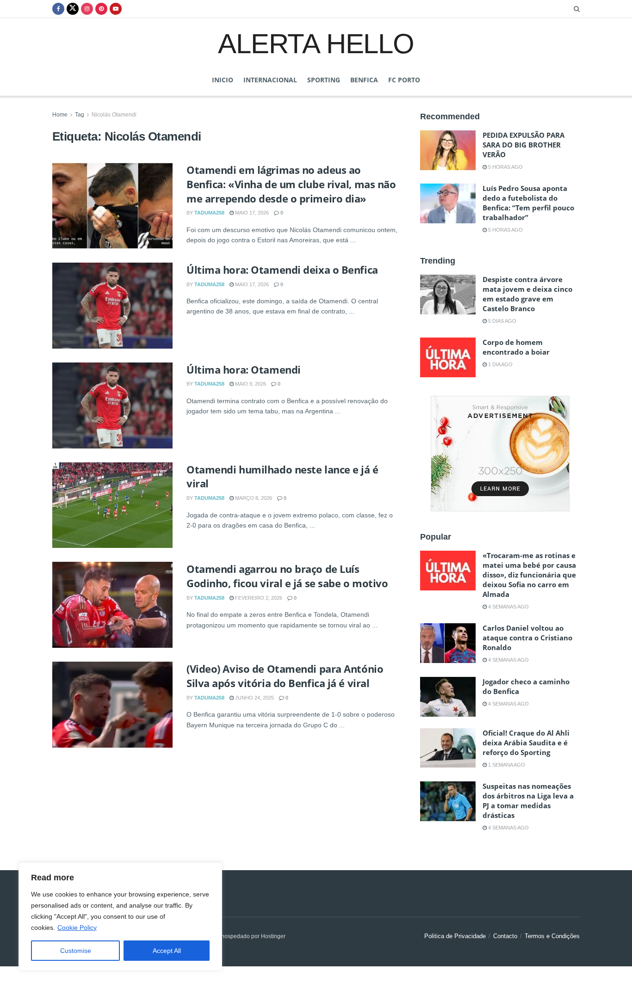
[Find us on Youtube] (116, 9)
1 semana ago (506, 765)
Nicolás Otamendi (114, 114)
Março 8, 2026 (253, 498)
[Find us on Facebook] (58, 9)
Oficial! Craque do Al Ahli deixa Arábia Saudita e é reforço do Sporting (526, 742)
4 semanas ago (508, 606)
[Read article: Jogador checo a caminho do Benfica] (448, 697)
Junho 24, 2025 (254, 697)
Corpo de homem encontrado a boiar (516, 347)
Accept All (167, 950)
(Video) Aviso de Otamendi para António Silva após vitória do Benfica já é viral (284, 676)
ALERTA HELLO (316, 43)
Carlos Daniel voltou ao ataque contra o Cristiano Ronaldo (527, 637)
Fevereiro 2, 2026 (258, 598)
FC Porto (404, 79)
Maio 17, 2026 (251, 212)
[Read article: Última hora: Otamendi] (112, 405)
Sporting (323, 79)
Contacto (505, 936)
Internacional (270, 79)
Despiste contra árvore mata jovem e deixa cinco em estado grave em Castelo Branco (527, 294)
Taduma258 (209, 212)
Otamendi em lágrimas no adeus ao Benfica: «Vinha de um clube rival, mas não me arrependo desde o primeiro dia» (291, 184)
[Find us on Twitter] (73, 9)
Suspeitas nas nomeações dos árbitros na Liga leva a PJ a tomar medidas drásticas (528, 800)
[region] (120, 916)
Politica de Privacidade (455, 936)
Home (60, 114)
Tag (79, 114)
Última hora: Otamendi (243, 369)
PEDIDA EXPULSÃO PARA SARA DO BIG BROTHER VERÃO (523, 144)
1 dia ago (500, 364)
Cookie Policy (77, 927)
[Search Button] (577, 9)
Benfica (364, 79)
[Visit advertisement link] (500, 453)
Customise (75, 950)
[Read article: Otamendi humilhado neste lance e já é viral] (112, 505)
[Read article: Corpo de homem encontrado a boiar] (448, 357)
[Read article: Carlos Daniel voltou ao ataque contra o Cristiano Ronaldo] (448, 643)
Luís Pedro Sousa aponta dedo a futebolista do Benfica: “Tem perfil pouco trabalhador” (528, 203)
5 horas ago (505, 167)
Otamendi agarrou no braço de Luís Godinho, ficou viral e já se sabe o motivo (287, 576)
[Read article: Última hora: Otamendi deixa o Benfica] (112, 306)
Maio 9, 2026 (250, 384)
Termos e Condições (552, 936)
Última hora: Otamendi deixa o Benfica (282, 269)
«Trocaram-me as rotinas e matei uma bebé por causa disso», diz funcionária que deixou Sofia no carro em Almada (529, 575)
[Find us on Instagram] (87, 9)
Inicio (222, 79)
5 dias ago (501, 321)
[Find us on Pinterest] (101, 9)
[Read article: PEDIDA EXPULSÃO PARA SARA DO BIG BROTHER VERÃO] (448, 150)
